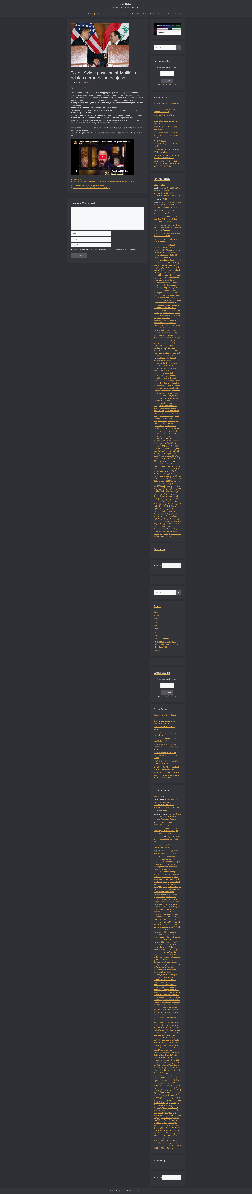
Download (135, 14)
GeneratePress (137, 1191)
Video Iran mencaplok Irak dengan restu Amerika (89, 186)
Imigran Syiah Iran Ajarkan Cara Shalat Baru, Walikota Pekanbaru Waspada (167, 204)
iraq (100, 181)
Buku (157, 629)
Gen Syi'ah (126, 3)
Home (90, 14)
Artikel (98, 14)
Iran (96, 181)
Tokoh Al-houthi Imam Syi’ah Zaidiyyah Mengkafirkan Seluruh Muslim (166, 143)
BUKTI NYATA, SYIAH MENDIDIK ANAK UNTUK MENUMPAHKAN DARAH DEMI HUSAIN (166, 163)
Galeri (123, 14)
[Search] (178, 47)
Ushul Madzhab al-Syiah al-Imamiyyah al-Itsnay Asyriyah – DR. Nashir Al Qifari (167, 644)
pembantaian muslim (129, 181)
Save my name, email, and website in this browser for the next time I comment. (104, 249)
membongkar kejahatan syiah (112, 181)
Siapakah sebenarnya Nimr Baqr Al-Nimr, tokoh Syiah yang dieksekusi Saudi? (166, 219)
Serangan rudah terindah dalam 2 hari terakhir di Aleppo (91, 188)
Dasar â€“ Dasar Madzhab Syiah (84, 181)
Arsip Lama (177, 14)
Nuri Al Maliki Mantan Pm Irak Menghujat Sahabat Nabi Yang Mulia (166, 135)
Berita (107, 14)
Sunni (156, 185)
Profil (144, 14)
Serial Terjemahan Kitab (158, 14)
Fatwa (115, 14)
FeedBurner (172, 84)
